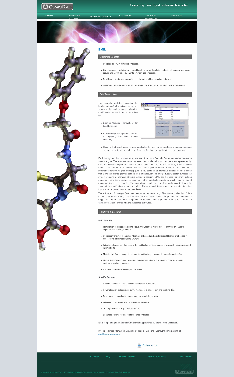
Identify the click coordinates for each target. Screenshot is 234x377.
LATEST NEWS (125, 16)
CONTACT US (176, 16)
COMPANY (49, 16)
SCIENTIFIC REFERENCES (151, 17)
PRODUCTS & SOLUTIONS (74, 17)
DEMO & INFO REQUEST (100, 17)
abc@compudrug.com (109, 334)
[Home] (57, 9)
